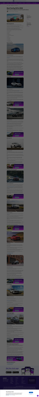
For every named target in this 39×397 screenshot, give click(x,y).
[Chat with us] (38, 396)
